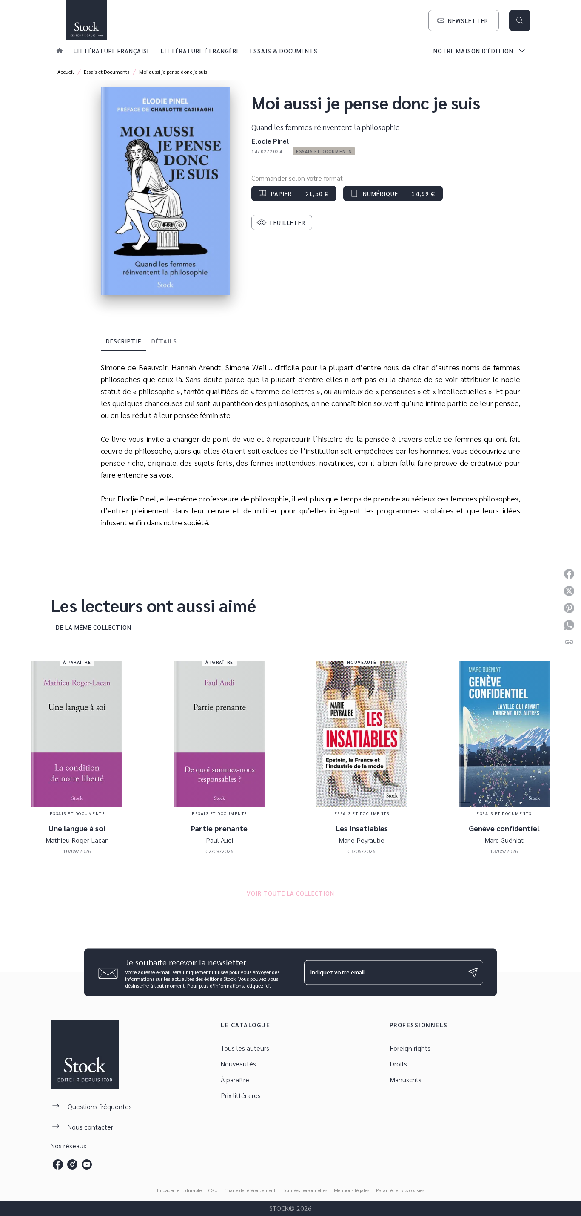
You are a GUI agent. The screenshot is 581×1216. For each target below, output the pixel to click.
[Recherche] (519, 20)
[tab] (59, 50)
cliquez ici (258, 985)
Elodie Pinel (270, 140)
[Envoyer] (473, 972)
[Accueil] (86, 20)
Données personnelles (304, 1190)
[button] (463, 20)
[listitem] (58, 1164)
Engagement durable (179, 1190)
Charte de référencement (250, 1190)
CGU (213, 1190)
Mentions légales (351, 1190)
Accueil (65, 71)
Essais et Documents (106, 71)
